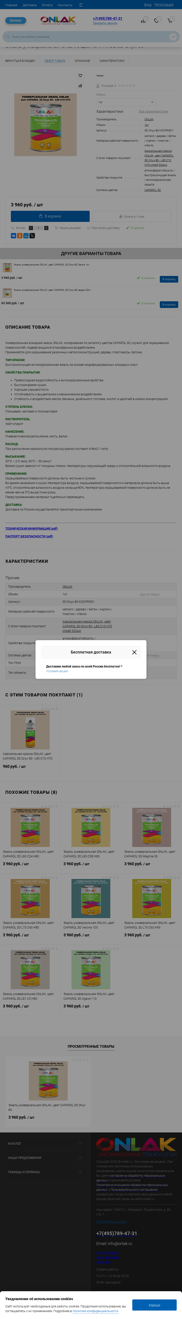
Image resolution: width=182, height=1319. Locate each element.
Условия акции (57, 671)
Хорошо (154, 1305)
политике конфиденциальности (95, 1311)
